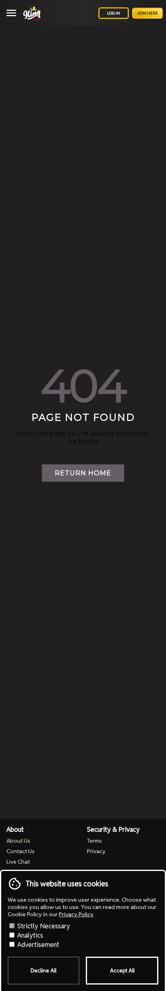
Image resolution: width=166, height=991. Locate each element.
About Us (18, 840)
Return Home (83, 473)
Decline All (43, 970)
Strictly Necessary (43, 926)
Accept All (122, 970)
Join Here (147, 13)
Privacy (96, 851)
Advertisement (37, 944)
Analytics (29, 935)
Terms (94, 840)
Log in (113, 13)
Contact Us (20, 851)
